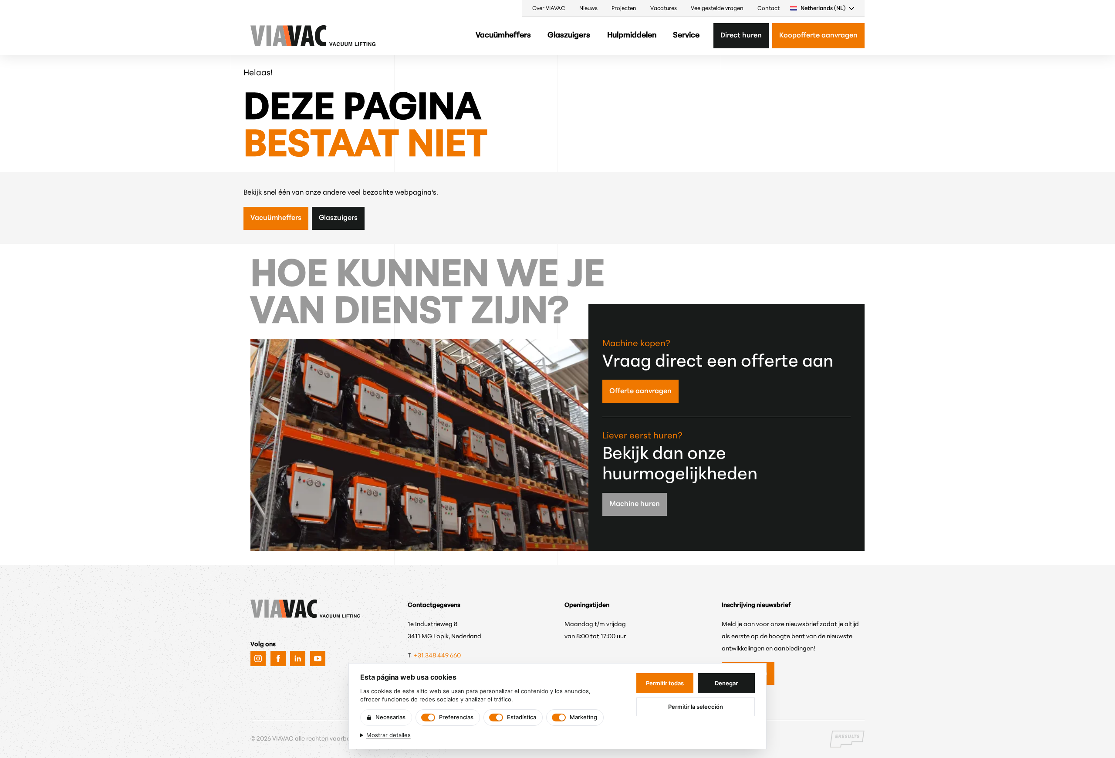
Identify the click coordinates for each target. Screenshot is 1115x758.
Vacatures (663, 8)
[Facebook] (278, 658)
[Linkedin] (297, 658)
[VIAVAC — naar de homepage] (275, 35)
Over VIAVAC (548, 8)
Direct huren (741, 35)
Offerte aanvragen (640, 391)
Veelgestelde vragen (717, 8)
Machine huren (634, 504)
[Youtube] (317, 658)
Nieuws (588, 8)
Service (686, 35)
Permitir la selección (695, 706)
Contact (768, 8)
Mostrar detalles (388, 734)
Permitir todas (665, 683)
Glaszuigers (568, 35)
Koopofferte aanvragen (818, 35)
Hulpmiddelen (631, 35)
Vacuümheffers (503, 35)
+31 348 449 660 (438, 656)
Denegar (726, 683)
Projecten (624, 8)
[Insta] (258, 658)
